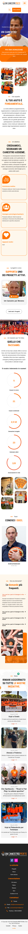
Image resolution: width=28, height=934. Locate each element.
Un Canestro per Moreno (14, 301)
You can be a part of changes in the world (13, 595)
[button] (24, 3)
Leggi (12, 723)
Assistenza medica (8, 186)
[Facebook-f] (12, 860)
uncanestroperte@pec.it (16, 907)
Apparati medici (7, 242)
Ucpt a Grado (14, 716)
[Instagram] (16, 860)
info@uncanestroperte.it (17, 904)
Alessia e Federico (14, 753)
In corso (15, 296)
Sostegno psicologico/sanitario (13, 214)
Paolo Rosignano (14, 564)
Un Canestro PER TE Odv (17, 921)
